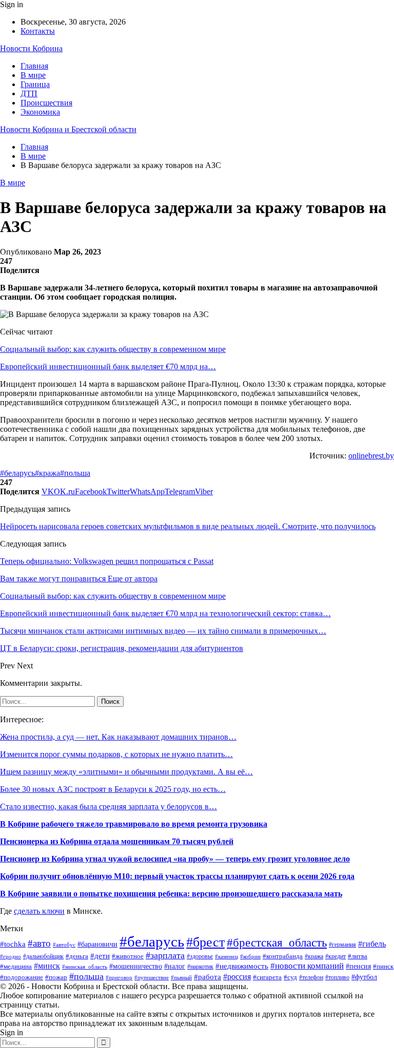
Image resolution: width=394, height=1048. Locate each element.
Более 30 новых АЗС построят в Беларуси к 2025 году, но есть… (113, 789)
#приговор (119, 977)
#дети (100, 955)
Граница (35, 84)
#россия (237, 976)
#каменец (226, 956)
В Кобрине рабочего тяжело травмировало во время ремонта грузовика (133, 824)
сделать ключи (39, 911)
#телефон (311, 977)
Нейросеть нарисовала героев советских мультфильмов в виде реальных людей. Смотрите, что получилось (188, 526)
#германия (342, 944)
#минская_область (84, 966)
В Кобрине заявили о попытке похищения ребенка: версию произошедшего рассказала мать (171, 893)
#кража (47, 473)
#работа (207, 977)
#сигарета (267, 977)
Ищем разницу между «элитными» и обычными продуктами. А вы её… (126, 771)
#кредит (335, 956)
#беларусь (17, 473)
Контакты (38, 31)
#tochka (13, 943)
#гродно (10, 956)
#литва (357, 956)
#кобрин (250, 956)
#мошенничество (135, 966)
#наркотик (200, 966)
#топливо (337, 977)
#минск (47, 965)
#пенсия (358, 966)
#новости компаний (307, 966)
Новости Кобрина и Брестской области (68, 129)
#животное (128, 956)
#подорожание (21, 977)
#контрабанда (283, 956)
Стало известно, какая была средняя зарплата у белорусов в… (108, 806)
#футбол (364, 977)
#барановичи (97, 944)
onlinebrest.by (371, 455)
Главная (34, 65)
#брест (205, 942)
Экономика (40, 112)
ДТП (29, 93)
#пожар (56, 977)
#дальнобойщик (43, 956)
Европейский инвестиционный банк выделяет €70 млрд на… (108, 366)
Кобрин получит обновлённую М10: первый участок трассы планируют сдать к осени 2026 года (177, 876)
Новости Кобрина (31, 48)
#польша (75, 473)
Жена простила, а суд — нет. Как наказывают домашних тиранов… (118, 736)
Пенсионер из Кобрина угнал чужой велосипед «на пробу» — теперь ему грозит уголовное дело (175, 858)
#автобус (64, 945)
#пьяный (181, 977)
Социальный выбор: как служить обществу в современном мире (113, 349)
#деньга (77, 956)
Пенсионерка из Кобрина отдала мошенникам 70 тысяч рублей (116, 841)
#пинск (383, 966)
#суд (290, 977)
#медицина (16, 966)
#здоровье (200, 956)
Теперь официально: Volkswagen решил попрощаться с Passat (106, 561)
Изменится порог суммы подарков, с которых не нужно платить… (116, 754)
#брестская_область (277, 942)
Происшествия (46, 102)
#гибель (372, 943)
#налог (174, 966)
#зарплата (165, 955)
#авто (39, 943)
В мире (33, 75)
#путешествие (151, 977)
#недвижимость (241, 966)
